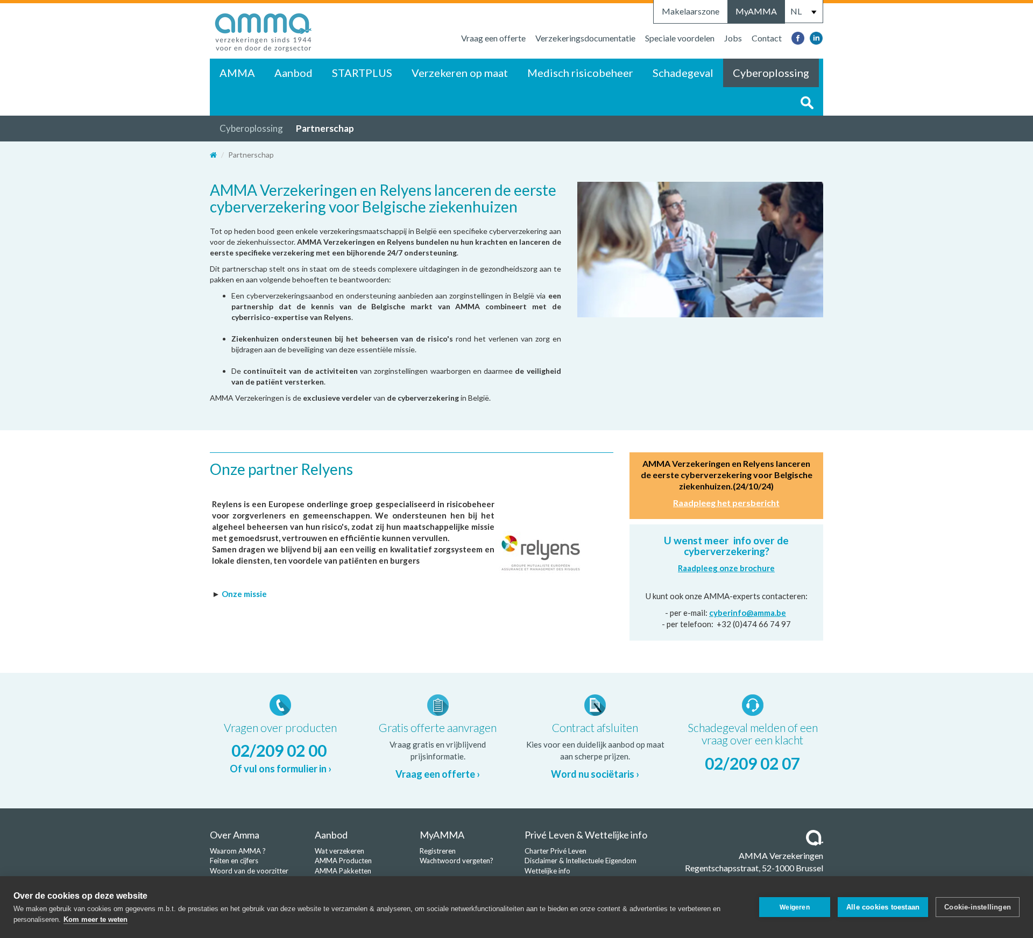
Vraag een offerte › (437, 774)
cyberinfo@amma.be (747, 612)
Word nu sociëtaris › (595, 774)
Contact (767, 38)
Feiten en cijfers (234, 860)
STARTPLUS (362, 72)
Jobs (733, 38)
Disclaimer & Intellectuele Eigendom (580, 860)
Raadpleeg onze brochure (726, 568)
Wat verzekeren (339, 851)
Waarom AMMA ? (238, 851)
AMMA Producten (343, 860)
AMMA (237, 72)
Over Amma (234, 835)
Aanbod (293, 72)
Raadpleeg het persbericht (726, 503)
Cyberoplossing (771, 72)
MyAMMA (756, 11)
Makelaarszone (690, 11)
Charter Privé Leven (555, 851)
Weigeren (795, 907)
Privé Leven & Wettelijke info (586, 835)
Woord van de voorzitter (249, 870)
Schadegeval (683, 72)
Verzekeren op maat (460, 72)
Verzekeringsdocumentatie (585, 38)
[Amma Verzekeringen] (263, 29)
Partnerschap (325, 128)
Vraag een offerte (493, 38)
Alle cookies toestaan (882, 907)
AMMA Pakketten (343, 870)
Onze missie (245, 594)
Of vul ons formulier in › (280, 768)
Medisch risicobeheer (580, 72)
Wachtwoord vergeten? (456, 860)
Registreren (438, 851)
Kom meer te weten (95, 919)
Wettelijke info (547, 870)
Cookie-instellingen (977, 907)
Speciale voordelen (679, 38)
